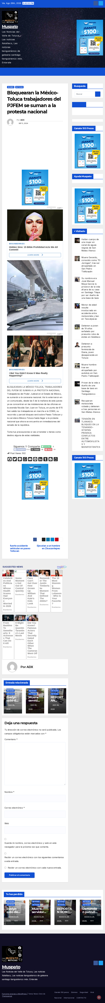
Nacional (57, 998)
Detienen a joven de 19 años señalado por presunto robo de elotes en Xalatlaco (90, 331)
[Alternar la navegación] (100, 71)
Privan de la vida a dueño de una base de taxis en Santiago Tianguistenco (90, 388)
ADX (22, 120)
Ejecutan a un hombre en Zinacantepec (48, 547)
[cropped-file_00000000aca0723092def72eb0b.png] (35, 222)
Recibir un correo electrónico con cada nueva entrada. (34, 867)
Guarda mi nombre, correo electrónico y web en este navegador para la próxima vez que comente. (30, 845)
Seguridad (84, 992)
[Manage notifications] (99, 997)
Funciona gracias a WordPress (14, 994)
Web (6, 823)
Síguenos (79, 104)
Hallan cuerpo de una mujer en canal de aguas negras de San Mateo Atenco (90, 245)
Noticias (19, 87)
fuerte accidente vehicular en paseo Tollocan (20, 548)
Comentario (11, 739)
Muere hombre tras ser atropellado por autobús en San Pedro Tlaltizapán (90, 370)
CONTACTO (81, 998)
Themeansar (7, 996)
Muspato (10, 26)
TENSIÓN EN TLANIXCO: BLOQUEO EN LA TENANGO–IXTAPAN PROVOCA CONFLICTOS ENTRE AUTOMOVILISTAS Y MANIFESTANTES (90, 433)
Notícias (10, 694)
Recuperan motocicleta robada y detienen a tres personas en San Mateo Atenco (90, 406)
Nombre (9, 792)
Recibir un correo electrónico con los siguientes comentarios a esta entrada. (34, 859)
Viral (92, 992)
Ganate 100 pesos (61, 992)
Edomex (11, 87)
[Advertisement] (35, 151)
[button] (95, 71)
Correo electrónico (14, 807)
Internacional (69, 998)
